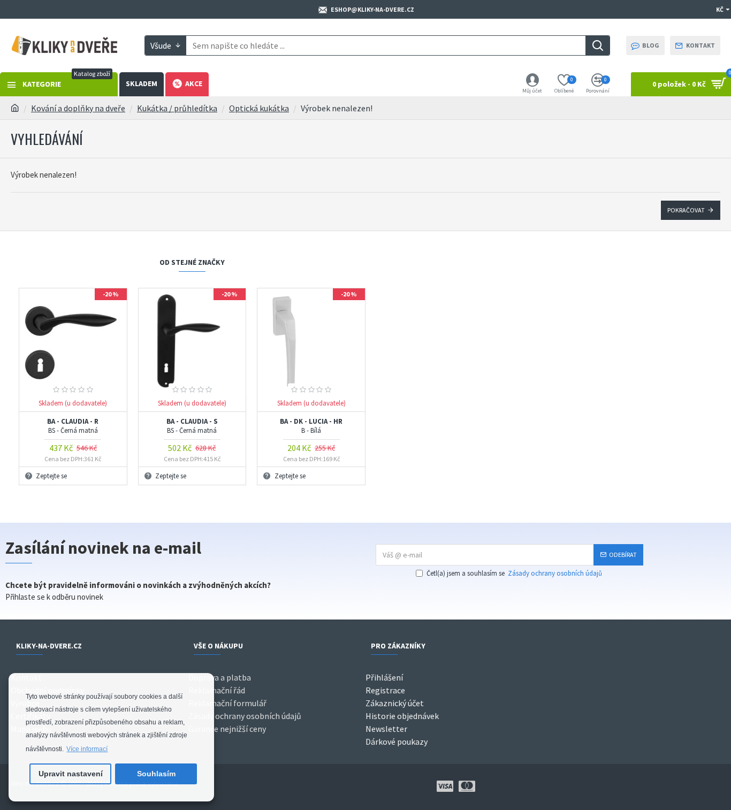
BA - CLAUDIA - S (192, 426)
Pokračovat (686, 210)
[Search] (597, 45)
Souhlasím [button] (156, 773)
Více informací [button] (87, 749)
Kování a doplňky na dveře (78, 108)
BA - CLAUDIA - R (72, 426)
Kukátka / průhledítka (177, 108)
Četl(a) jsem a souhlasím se (514, 573)
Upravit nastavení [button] (71, 773)
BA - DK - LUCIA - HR (311, 426)
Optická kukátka (259, 108)
